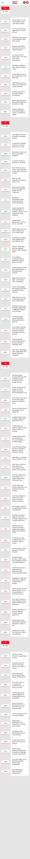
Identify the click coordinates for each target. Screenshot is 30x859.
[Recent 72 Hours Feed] (24, 2)
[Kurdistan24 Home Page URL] (15, 2)
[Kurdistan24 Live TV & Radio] (27, 2)
